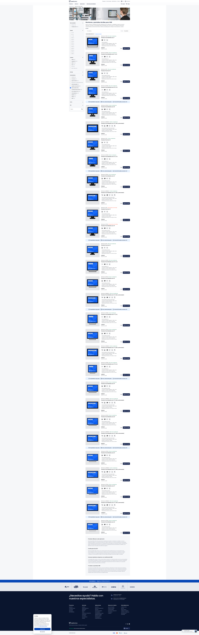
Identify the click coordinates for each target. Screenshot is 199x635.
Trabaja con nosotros (124, 610)
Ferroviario (84, 615)
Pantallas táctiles (72, 608)
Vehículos (96, 609)
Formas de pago (111, 609)
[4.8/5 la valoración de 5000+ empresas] (71, 628)
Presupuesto (104, 1)
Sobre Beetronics (114, 1)
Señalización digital (98, 614)
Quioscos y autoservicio (99, 608)
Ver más (87, 28)
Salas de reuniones (98, 615)
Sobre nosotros (123, 609)
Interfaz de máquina (98, 610)
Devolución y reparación (112, 610)
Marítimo (83, 610)
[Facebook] (126, 624)
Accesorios (71, 609)
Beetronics (73, 1)
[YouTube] (129, 624)
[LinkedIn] (127, 624)
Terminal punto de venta (99, 613)
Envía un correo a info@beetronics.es (119, 598)
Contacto (118, 1)
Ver (121, 48)
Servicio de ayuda (108, 1)
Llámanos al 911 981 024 (117, 594)
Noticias (122, 608)
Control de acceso (98, 618)
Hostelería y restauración (86, 613)
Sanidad (83, 618)
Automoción (84, 614)
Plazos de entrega (111, 608)
